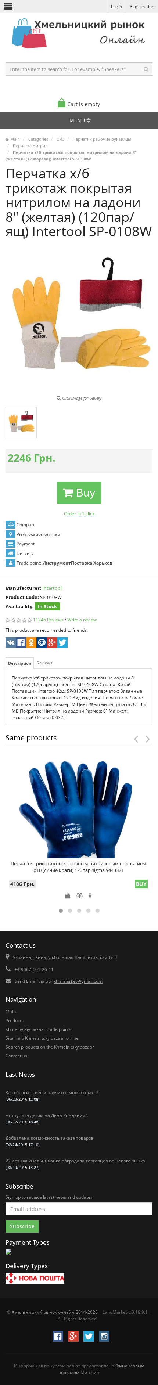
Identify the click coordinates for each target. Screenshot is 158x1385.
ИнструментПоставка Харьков (77, 563)
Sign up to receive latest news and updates (49, 1197)
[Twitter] (61, 643)
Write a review (82, 620)
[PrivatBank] (8, 1255)
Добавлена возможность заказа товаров (50, 1141)
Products (15, 1020)
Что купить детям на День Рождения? (46, 1118)
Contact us (16, 1056)
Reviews (44, 663)
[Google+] (51, 643)
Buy (84, 493)
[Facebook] (20, 643)
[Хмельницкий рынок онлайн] (79, 50)
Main (11, 1012)
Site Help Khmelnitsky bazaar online (42, 1038)
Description (19, 663)
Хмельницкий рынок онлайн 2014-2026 (55, 1312)
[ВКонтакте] (10, 643)
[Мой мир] (41, 643)
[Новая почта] (35, 1279)
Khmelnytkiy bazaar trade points (38, 1029)
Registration (142, 6)
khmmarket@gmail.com (78, 981)
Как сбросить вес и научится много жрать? (52, 1095)
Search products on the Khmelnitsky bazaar (50, 1047)
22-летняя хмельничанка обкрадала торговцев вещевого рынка (75, 1164)
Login (116, 6)
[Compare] (79, 895)
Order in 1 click (79, 514)
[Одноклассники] (30, 643)
